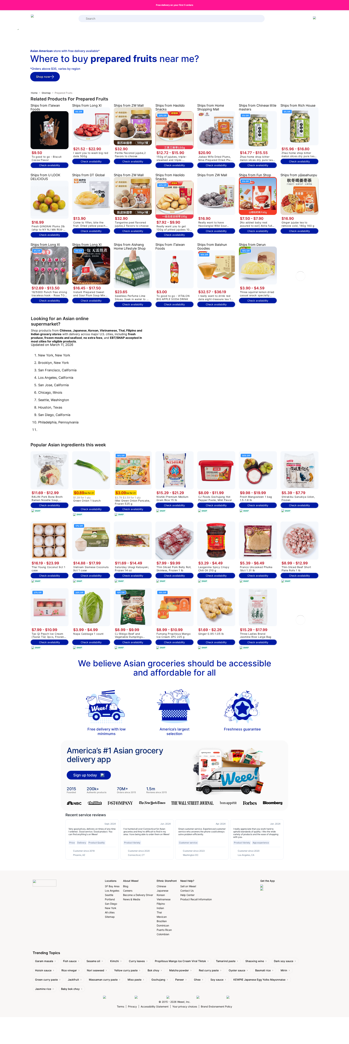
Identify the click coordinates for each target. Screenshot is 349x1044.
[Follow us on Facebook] (118, 997)
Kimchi (114, 961)
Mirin (284, 970)
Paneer (179, 979)
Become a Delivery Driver (138, 894)
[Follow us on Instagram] (150, 997)
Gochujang (158, 979)
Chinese (161, 886)
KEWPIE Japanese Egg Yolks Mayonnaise (259, 979)
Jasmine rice (43, 988)
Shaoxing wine (254, 961)
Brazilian (162, 921)
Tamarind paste (225, 961)
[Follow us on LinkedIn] (181, 997)
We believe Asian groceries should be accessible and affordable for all (174, 668)
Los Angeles (112, 890)
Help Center (187, 894)
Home (34, 92)
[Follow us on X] (236, 997)
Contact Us (187, 890)
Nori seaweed (95, 970)
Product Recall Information (196, 899)
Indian (160, 908)
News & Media (131, 899)
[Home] (45, 19)
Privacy (132, 1006)
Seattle (109, 894)
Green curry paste (46, 979)
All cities (110, 912)
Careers (127, 890)
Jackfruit (73, 979)
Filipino (161, 903)
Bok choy (153, 970)
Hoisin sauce (43, 970)
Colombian (163, 934)
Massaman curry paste (103, 979)
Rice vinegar (69, 970)
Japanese (162, 890)
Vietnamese (164, 899)
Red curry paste (209, 970)
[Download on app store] (275, 886)
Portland (110, 899)
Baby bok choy (70, 988)
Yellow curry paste (126, 970)
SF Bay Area (112, 886)
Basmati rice (263, 970)
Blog (125, 886)
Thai (159, 912)
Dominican (163, 925)
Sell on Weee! (188, 886)
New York (110, 908)
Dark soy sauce (283, 961)
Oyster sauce (237, 970)
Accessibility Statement (155, 1006)
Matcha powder (179, 970)
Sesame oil (93, 961)
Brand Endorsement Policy (216, 1006)
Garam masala (44, 961)
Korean (161, 894)
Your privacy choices (184, 1006)
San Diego (111, 903)
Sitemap (46, 92)
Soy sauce (216, 979)
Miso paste (134, 979)
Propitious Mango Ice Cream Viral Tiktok (180, 961)
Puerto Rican (164, 929)
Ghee (197, 979)
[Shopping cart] (315, 18)
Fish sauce (70, 961)
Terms (120, 1006)
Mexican (162, 916)
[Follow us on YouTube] (211, 997)
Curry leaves (137, 961)
